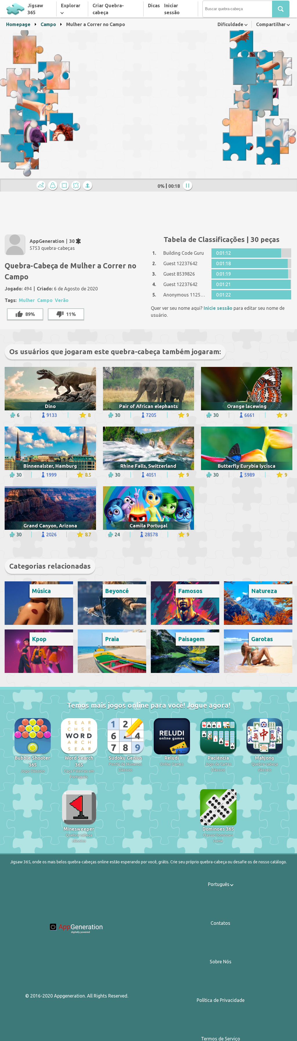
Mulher (27, 300)
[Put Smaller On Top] (88, 186)
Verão (61, 300)
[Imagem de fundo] (53, 186)
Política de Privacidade (221, 1000)
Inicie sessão (218, 308)
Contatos (220, 923)
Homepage (18, 24)
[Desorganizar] (77, 186)
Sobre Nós (220, 961)
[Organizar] (65, 186)
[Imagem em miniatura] (42, 186)
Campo (48, 24)
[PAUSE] (188, 186)
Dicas (154, 5)
